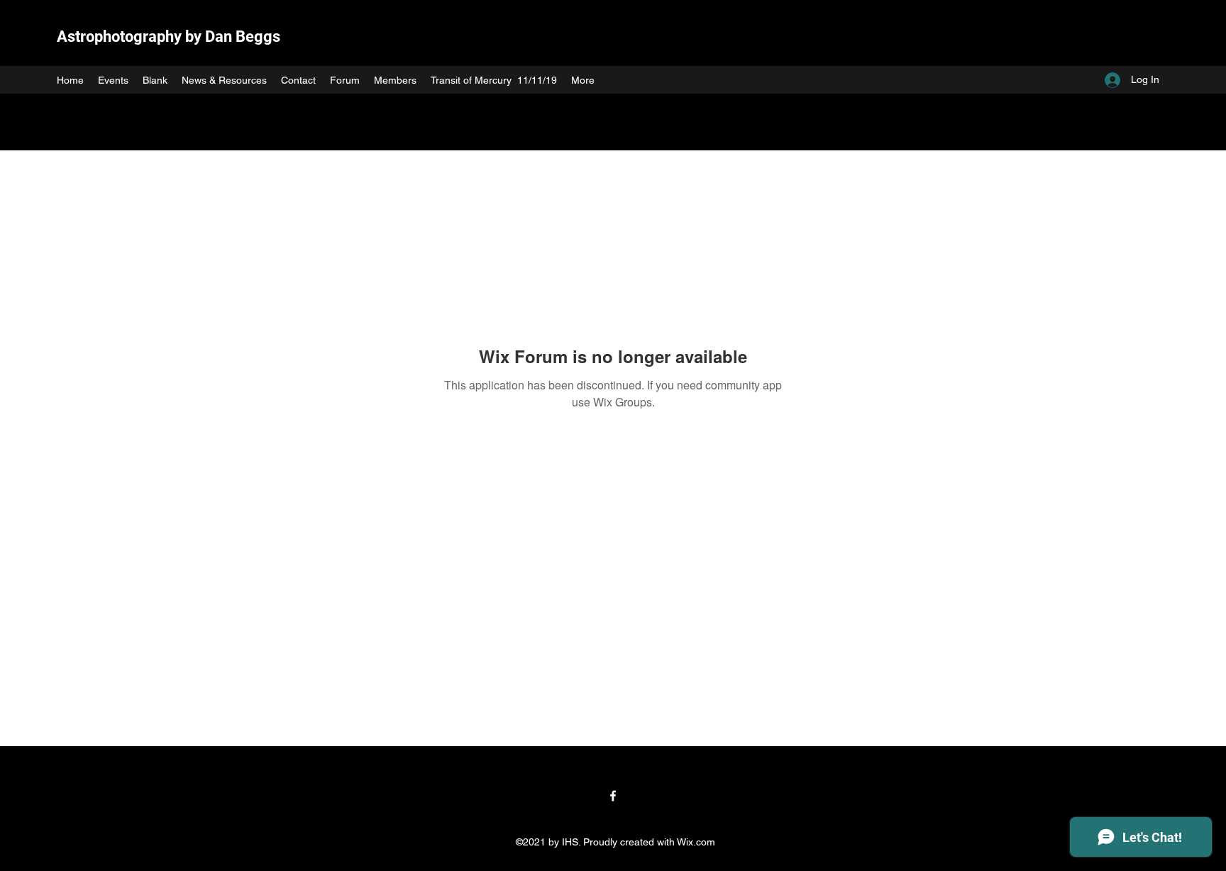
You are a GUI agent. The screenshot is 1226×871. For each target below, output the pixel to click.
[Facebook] (613, 796)
